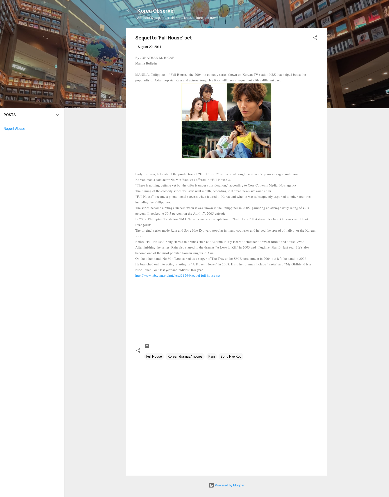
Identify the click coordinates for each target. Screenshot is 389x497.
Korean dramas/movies (185, 356)
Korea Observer (156, 11)
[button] (315, 38)
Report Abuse (14, 129)
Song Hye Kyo (231, 356)
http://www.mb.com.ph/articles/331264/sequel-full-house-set (177, 275)
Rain (211, 356)
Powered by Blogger (229, 485)
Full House (154, 356)
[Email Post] (147, 347)
